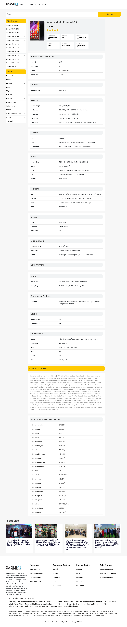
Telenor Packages (36, 573)
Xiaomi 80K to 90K (12, 63)
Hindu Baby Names (106, 577)
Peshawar (56, 577)
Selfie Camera (11, 106)
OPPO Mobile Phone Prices (64, 602)
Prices (21, 4)
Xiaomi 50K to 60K (12, 52)
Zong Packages (35, 581)
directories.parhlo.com (52, 622)
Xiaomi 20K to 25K (12, 33)
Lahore (55, 573)
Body (8, 87)
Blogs (44, 4)
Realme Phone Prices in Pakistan (58, 604)
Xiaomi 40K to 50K (12, 48)
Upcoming (29, 4)
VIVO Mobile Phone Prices (84, 602)
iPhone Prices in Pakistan (42, 602)
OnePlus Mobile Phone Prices (97, 604)
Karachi (55, 569)
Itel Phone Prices (79, 604)
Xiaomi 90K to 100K (13, 67)
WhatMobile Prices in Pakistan (20, 606)
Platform (9, 95)
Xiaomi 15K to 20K (12, 29)
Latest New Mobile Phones (68, 606)
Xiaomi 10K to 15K (12, 25)
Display (8, 91)
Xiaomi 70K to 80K (12, 59)
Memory (9, 98)
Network (9, 83)
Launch (8, 80)
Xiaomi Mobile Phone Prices (105, 602)
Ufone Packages (35, 577)
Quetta (55, 581)
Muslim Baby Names (107, 569)
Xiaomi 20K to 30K (12, 37)
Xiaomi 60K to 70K (12, 55)
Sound (8, 117)
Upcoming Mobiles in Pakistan (45, 606)
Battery (8, 110)
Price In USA (10, 76)
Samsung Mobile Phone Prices (20, 602)
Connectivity (10, 121)
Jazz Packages (34, 569)
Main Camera (11, 102)
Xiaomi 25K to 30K (12, 40)
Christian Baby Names (108, 573)
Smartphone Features (14, 114)
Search (110, 14)
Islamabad (57, 585)
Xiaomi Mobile (64, 70)
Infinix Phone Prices (16, 604)
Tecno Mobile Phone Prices (35, 604)
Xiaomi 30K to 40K (12, 44)
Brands (37, 4)
